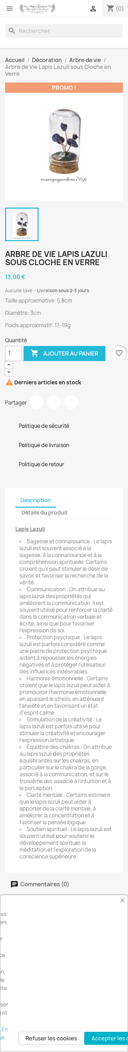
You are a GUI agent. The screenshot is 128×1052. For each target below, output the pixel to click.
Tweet (54, 402)
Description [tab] (35, 500)
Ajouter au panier (64, 353)
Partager (36, 402)
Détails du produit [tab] (45, 512)
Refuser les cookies (51, 1038)
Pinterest (71, 402)
